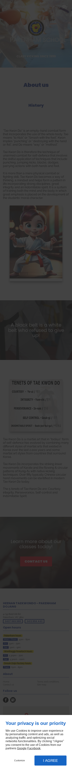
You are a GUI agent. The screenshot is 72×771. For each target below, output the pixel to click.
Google (22, 748)
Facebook (33, 748)
